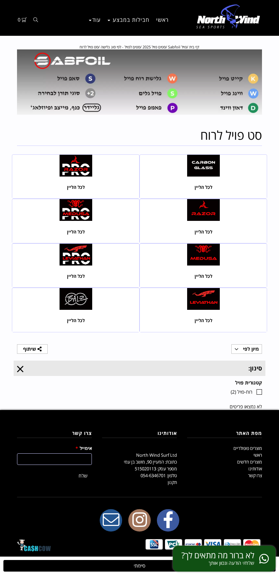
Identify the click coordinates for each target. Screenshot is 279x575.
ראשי (162, 20)
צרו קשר (255, 475)
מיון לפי (250, 349)
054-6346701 (153, 475)
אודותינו (255, 469)
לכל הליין (203, 187)
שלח (83, 475)
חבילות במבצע (130, 20)
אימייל (84, 448)
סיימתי (139, 565)
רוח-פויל (241, 392)
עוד (96, 20)
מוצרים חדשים (249, 462)
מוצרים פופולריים (247, 448)
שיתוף (30, 349)
